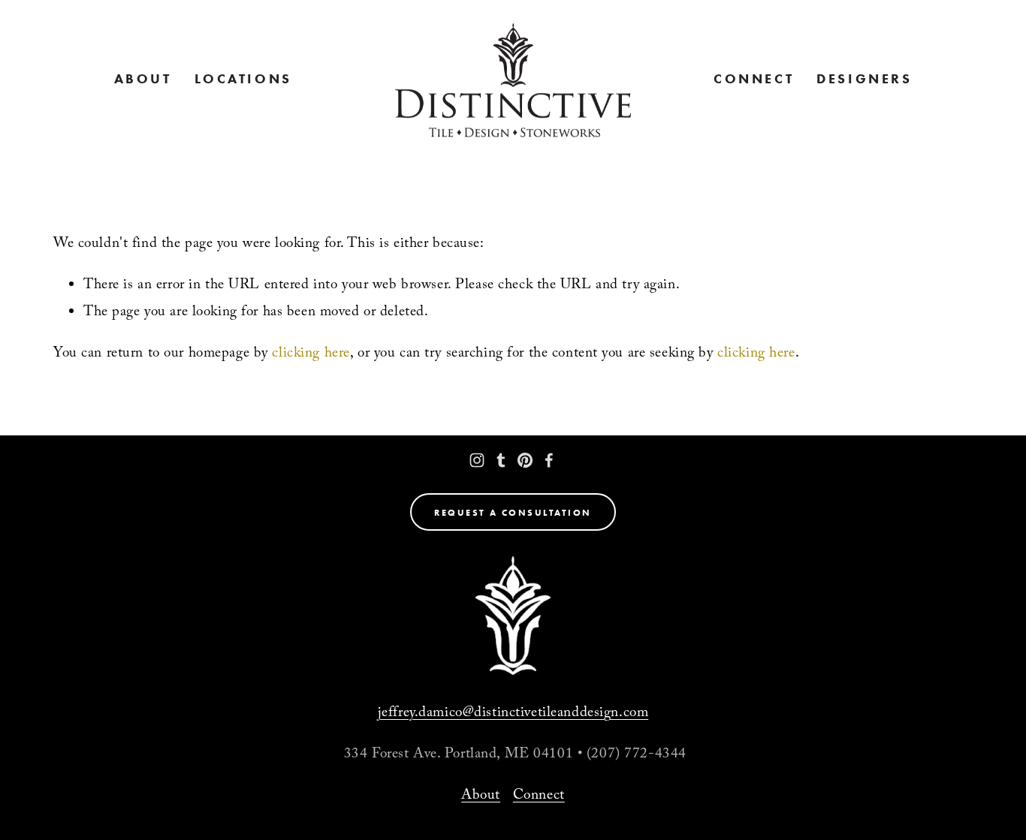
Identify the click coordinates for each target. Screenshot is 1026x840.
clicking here (310, 354)
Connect (754, 79)
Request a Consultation (512, 512)
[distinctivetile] (500, 460)
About (480, 796)
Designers (864, 79)
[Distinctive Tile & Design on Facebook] (549, 460)
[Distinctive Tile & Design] (476, 460)
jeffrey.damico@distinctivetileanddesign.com (513, 714)
